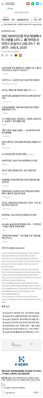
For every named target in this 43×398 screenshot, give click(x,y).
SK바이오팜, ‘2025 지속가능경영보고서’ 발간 (20, 163)
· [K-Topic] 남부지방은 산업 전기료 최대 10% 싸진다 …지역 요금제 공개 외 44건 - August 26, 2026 (21, 324)
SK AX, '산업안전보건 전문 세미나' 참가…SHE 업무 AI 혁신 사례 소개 (21, 206)
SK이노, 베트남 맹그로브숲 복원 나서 (16, 92)
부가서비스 (37, 373)
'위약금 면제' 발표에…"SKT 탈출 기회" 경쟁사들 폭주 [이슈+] (21, 239)
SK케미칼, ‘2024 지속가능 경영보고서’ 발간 (19, 217)
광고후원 (28, 373)
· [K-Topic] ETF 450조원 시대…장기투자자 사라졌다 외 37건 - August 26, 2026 (21, 315)
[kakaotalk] (17, 57)
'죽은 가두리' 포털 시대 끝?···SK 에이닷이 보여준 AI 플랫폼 (21, 133)
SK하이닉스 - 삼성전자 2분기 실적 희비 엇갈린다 (21, 82)
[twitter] (8, 57)
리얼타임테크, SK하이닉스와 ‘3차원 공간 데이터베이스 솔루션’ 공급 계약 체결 (21, 194)
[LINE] (12, 57)
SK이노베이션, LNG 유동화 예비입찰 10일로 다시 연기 (21, 145)
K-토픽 (36, 22)
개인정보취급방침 (17, 373)
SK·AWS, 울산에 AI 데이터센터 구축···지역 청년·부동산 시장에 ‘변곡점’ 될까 (21, 227)
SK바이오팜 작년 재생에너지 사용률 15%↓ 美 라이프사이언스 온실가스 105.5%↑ (21, 71)
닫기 (36, 392)
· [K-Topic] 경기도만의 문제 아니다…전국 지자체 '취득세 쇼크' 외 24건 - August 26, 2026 (20, 331)
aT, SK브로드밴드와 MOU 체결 (14, 156)
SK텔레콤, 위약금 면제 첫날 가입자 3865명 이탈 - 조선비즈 (21, 183)
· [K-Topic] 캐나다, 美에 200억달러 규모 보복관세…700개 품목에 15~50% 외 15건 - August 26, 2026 (20, 318)
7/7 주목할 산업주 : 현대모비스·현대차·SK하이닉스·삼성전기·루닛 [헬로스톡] (21, 122)
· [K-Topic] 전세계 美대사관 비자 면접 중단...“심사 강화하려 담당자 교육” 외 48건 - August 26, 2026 (20, 334)
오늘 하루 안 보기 (10, 393)
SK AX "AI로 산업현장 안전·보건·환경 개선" (19, 173)
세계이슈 (6, 22)
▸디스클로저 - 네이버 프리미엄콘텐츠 (14, 388)
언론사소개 (5, 373)
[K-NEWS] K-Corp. (8, 33)
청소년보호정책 (24, 376)
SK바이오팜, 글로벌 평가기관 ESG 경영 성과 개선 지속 (21, 99)
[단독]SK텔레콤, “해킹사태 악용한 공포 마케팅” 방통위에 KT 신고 (20, 110)
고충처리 (13, 376)
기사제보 (5, 376)
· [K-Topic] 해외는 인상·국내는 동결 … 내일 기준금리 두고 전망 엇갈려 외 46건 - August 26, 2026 (21, 327)
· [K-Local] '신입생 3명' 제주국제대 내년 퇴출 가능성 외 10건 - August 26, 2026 (20, 321)
